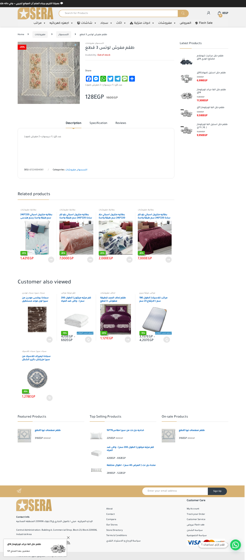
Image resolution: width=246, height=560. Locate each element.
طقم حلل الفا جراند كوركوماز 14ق (24, 544)
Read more (51, 260)
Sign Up (217, 491)
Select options (88, 340)
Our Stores (112, 524)
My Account (193, 508)
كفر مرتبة (71, 293)
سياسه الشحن (195, 530)
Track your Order (196, 514)
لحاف (112, 293)
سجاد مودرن (28, 293)
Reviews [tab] (120, 123)
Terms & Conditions (116, 535)
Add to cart (49, 398)
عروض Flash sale (195, 524)
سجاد (104, 23)
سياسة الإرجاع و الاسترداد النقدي (123, 540)
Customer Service (196, 519)
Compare (111, 519)
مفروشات (165, 23)
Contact (110, 514)
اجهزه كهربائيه (59, 23)
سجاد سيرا (40, 293)
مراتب (37, 23)
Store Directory (114, 530)
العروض (185, 23)
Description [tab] (73, 123)
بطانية (33, 210)
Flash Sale (206, 23)
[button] (75, 45)
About (109, 508)
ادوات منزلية (142, 23)
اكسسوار (64, 34)
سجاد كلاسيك (28, 351)
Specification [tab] (98, 123)
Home (21, 34)
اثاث (119, 23)
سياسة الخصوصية (197, 535)
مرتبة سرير (144, 293)
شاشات (86, 23)
